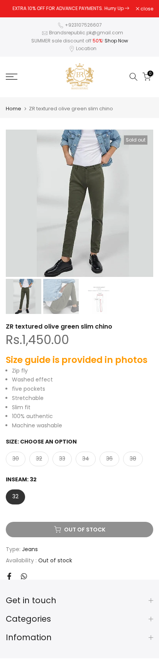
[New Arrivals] (127, 8)
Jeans (30, 549)
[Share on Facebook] (9, 576)
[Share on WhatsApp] (23, 576)
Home (13, 108)
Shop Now (116, 40)
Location (86, 48)
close (146, 9)
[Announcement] (71, 8)
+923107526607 (83, 25)
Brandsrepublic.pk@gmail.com (86, 32)
